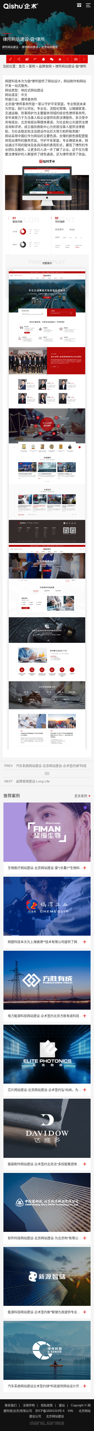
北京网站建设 (49, 47)
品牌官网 (45, 66)
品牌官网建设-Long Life (33, 781)
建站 (62, 1405)
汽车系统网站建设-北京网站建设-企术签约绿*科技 (51, 766)
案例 (32, 66)
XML (71, 1411)
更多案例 (80, 796)
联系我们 (11, 1405)
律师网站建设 (30, 47)
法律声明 (29, 1405)
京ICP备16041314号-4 (49, 1411)
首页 (22, 66)
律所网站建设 (10, 47)
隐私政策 (47, 1405)
